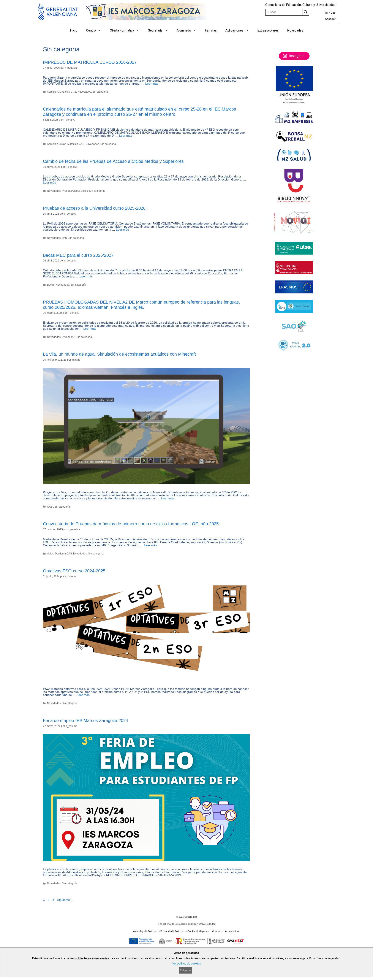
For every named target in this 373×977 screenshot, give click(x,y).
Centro (91, 30)
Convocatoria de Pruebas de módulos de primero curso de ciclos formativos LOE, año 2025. (131, 523)
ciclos (62, 144)
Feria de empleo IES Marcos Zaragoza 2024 (85, 720)
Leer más (151, 83)
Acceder (330, 19)
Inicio (73, 30)
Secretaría (155, 30)
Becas (50, 284)
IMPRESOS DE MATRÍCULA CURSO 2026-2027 (90, 62)
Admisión (52, 91)
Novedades (295, 30)
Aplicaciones (234, 30)
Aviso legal (139, 931)
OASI (50, 506)
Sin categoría (100, 91)
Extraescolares (268, 30)
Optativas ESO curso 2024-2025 (74, 570)
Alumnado (184, 30)
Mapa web (204, 931)
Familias (211, 30)
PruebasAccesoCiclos (75, 190)
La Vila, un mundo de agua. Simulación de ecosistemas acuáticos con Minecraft (119, 354)
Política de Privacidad (160, 931)
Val (326, 12)
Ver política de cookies (186, 963)
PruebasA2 (68, 337)
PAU (64, 237)
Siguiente (65, 899)
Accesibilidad (232, 931)
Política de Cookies (186, 931)
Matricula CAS (67, 91)
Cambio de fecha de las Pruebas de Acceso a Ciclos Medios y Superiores (113, 161)
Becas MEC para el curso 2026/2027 (78, 255)
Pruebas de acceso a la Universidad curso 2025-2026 (94, 208)
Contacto (217, 931)
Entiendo (185, 970)
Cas (333, 12)
